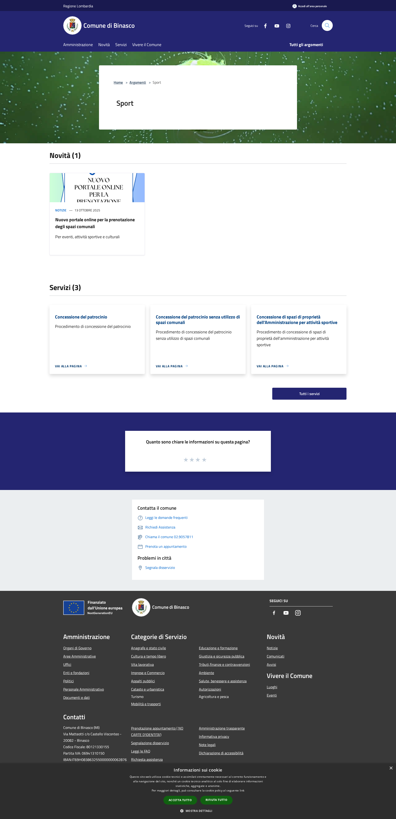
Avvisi (271, 664)
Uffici (67, 664)
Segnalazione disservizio (150, 743)
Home (118, 82)
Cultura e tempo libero (148, 656)
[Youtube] (275, 25)
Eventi (272, 695)
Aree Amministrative (79, 656)
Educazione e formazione (218, 648)
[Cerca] (327, 25)
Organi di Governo (77, 648)
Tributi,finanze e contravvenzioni (224, 664)
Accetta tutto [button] (180, 800)
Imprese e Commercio (148, 672)
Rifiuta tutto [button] (216, 800)
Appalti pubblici (143, 681)
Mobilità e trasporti (146, 704)
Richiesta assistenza (147, 759)
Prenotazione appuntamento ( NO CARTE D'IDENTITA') (157, 731)
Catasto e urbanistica (147, 689)
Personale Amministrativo (83, 689)
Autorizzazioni (210, 689)
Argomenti (137, 82)
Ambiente (206, 672)
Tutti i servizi (309, 393)
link (242, 790)
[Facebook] (263, 25)
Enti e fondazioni (76, 672)
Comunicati (275, 656)
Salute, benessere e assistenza (223, 681)
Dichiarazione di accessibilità (221, 753)
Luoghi (272, 687)
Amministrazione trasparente (222, 728)
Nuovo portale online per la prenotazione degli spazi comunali (95, 223)
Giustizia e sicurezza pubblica (221, 656)
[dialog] (198, 791)
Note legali (207, 744)
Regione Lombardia (78, 6)
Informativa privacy (214, 736)
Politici (68, 681)
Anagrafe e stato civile (148, 648)
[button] (198, 810)
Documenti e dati (76, 697)
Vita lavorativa (142, 664)
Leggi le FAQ (140, 751)
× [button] (391, 768)
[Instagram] (286, 25)
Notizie (60, 210)
